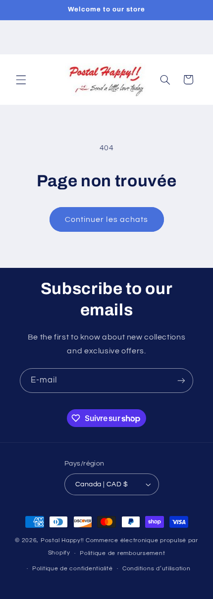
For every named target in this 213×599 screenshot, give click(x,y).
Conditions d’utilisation (156, 568)
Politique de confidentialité (72, 568)
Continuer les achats (106, 219)
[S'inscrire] (181, 380)
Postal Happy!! (62, 540)
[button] (20, 79)
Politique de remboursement (122, 553)
